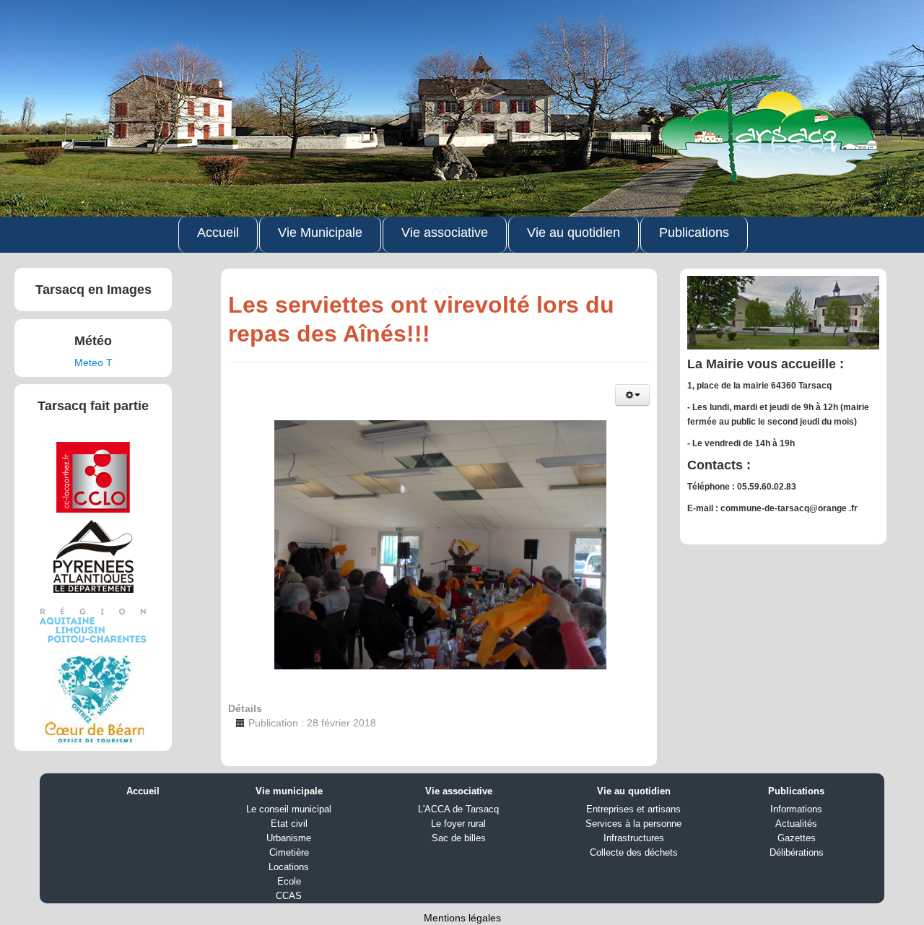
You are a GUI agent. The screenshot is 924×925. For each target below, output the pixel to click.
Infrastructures (633, 838)
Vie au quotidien (573, 232)
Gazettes (796, 838)
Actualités (796, 823)
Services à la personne (633, 823)
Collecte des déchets (634, 852)
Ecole (289, 881)
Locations (289, 866)
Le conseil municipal (288, 809)
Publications (694, 232)
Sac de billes (459, 838)
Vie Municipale (320, 232)
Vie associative (444, 232)
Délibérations (797, 852)
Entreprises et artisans (633, 809)
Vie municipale (289, 791)
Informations (796, 809)
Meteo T (93, 362)
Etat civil (289, 823)
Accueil (218, 232)
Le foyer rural (458, 823)
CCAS (289, 895)
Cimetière (289, 852)
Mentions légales (462, 918)
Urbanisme (288, 838)
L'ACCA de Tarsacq (458, 809)
